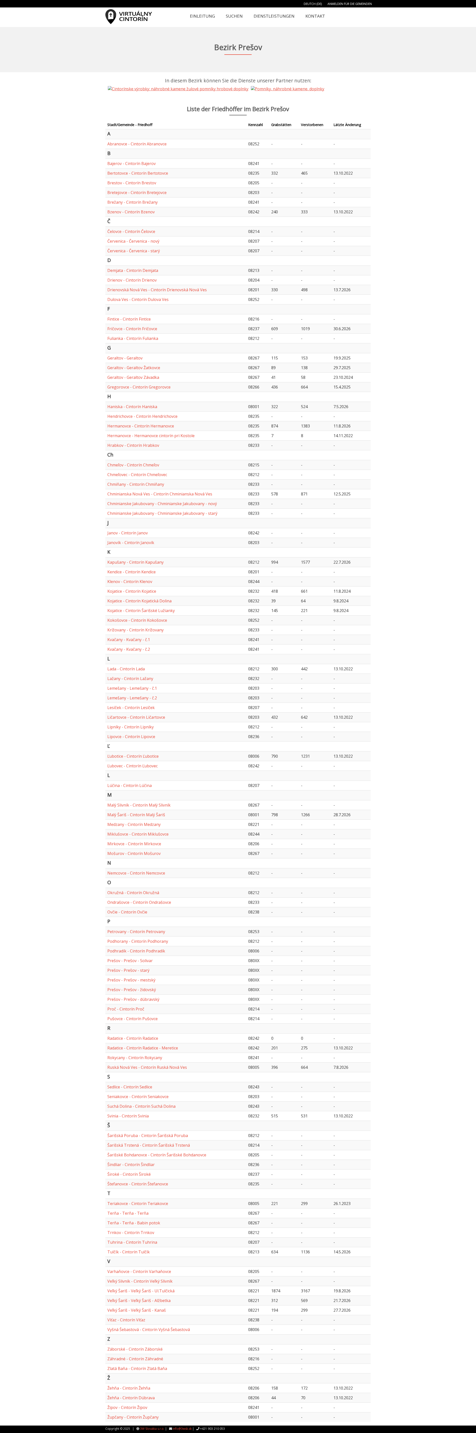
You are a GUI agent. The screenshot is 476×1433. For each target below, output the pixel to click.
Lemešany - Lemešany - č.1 (132, 688)
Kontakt (315, 16)
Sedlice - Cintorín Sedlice (129, 1087)
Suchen (234, 16)
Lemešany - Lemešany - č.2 (132, 698)
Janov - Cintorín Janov (127, 533)
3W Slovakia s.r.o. (152, 1429)
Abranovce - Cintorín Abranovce (137, 144)
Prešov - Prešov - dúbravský (133, 999)
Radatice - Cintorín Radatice (132, 1038)
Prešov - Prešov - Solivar (130, 960)
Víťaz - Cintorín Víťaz (126, 1320)
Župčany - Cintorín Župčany (133, 1417)
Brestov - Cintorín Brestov (131, 183)
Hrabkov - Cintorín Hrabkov (133, 445)
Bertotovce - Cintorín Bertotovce (137, 173)
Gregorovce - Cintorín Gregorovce (139, 387)
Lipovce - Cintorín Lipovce (131, 736)
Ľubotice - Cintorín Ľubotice (133, 756)
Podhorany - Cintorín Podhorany (137, 941)
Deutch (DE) (313, 4)
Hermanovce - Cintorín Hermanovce (140, 426)
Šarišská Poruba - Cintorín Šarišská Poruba (147, 1135)
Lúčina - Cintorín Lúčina (129, 785)
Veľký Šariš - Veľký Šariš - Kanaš (136, 1310)
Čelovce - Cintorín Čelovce (131, 231)
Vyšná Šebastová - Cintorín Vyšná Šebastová (148, 1329)
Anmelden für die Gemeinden (349, 4)
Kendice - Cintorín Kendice (131, 572)
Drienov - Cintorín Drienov (132, 280)
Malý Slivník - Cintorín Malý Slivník (139, 805)
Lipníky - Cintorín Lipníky (130, 727)
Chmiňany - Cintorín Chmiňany (135, 484)
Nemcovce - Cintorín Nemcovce (136, 873)
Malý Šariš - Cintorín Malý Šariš (136, 814)
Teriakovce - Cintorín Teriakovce (137, 1203)
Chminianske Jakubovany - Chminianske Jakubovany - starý (162, 513)
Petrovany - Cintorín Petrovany (136, 931)
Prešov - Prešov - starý (128, 970)
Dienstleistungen (274, 16)
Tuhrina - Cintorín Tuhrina (132, 1242)
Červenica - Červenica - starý (133, 251)
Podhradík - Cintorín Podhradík (136, 951)
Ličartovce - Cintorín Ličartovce (136, 717)
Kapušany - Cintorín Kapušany (135, 562)
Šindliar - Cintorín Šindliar (131, 1164)
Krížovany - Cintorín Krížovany (135, 630)
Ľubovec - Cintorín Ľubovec (132, 766)
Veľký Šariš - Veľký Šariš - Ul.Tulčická (141, 1291)
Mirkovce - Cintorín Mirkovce (134, 844)
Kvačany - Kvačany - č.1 (128, 639)
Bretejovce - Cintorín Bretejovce (137, 192)
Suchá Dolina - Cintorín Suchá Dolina (141, 1106)
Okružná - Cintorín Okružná (133, 892)
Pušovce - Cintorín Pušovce (132, 1018)
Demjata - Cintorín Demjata (132, 270)
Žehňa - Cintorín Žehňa (128, 1388)
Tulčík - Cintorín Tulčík (128, 1252)
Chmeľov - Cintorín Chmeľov (133, 465)
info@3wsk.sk (182, 1429)
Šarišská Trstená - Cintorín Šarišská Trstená (148, 1145)
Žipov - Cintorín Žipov (127, 1407)
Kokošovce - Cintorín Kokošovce (137, 620)
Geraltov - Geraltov (125, 358)
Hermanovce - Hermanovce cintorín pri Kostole (151, 435)
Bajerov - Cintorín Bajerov (131, 163)
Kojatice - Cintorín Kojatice (131, 591)
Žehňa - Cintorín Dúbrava (131, 1397)
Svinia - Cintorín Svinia (128, 1116)
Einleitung (202, 16)
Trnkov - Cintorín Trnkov (130, 1232)
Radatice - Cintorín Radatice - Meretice (142, 1048)
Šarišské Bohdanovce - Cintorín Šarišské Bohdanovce (156, 1155)
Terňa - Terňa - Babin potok (133, 1223)
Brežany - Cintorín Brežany (132, 202)
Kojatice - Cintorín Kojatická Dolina (139, 601)
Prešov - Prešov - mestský (131, 980)
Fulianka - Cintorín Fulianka (132, 338)
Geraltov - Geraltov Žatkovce (133, 367)
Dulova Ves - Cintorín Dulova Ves (138, 299)
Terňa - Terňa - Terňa (128, 1213)
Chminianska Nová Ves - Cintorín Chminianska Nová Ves (159, 494)
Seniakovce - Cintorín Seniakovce (138, 1096)
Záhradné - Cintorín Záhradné (135, 1359)
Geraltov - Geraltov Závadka (133, 377)
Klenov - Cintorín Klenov (129, 581)
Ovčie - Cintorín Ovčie (127, 912)
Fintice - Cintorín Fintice (129, 319)
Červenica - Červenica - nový (133, 241)
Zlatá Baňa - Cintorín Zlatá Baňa (137, 1368)
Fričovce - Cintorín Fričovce (132, 328)
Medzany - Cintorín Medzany (134, 824)
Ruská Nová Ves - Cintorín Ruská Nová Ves (147, 1067)
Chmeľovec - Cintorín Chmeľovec (137, 474)
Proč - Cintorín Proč (125, 1009)
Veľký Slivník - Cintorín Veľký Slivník (140, 1281)
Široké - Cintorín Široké (129, 1174)
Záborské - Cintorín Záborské (135, 1349)
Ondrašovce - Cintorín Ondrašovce (139, 902)
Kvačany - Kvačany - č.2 (128, 649)
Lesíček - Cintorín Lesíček (131, 707)
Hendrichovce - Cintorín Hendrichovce (142, 416)
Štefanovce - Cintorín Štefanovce (137, 1184)
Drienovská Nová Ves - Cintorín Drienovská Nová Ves (157, 290)
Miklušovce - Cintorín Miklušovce (138, 834)
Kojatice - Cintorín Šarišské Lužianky (141, 610)
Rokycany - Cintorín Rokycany (134, 1057)
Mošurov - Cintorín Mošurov (134, 853)
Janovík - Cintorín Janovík (130, 542)
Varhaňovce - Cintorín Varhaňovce (139, 1271)
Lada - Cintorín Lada (126, 669)
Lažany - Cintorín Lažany (130, 678)
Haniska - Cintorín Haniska (132, 406)
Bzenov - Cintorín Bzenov (131, 212)
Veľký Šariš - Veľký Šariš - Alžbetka (139, 1300)
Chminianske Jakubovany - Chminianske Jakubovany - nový (162, 503)
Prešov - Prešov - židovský (131, 989)
